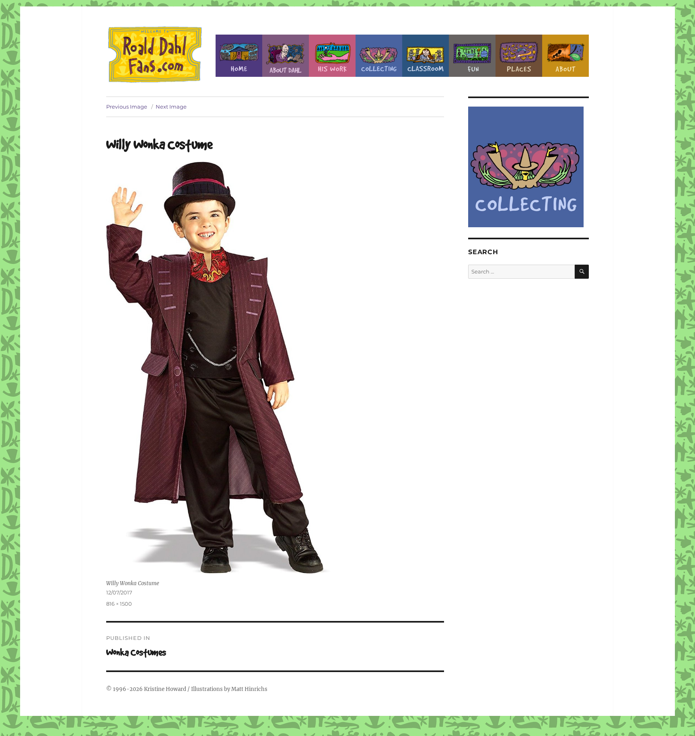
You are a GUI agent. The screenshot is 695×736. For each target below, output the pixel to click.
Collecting (379, 56)
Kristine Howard (165, 689)
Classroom (425, 56)
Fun (472, 56)
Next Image (171, 106)
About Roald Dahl (285, 56)
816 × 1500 (119, 603)
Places (519, 56)
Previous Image (126, 106)
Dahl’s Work (332, 56)
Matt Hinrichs (249, 689)
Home (239, 56)
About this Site (565, 56)
